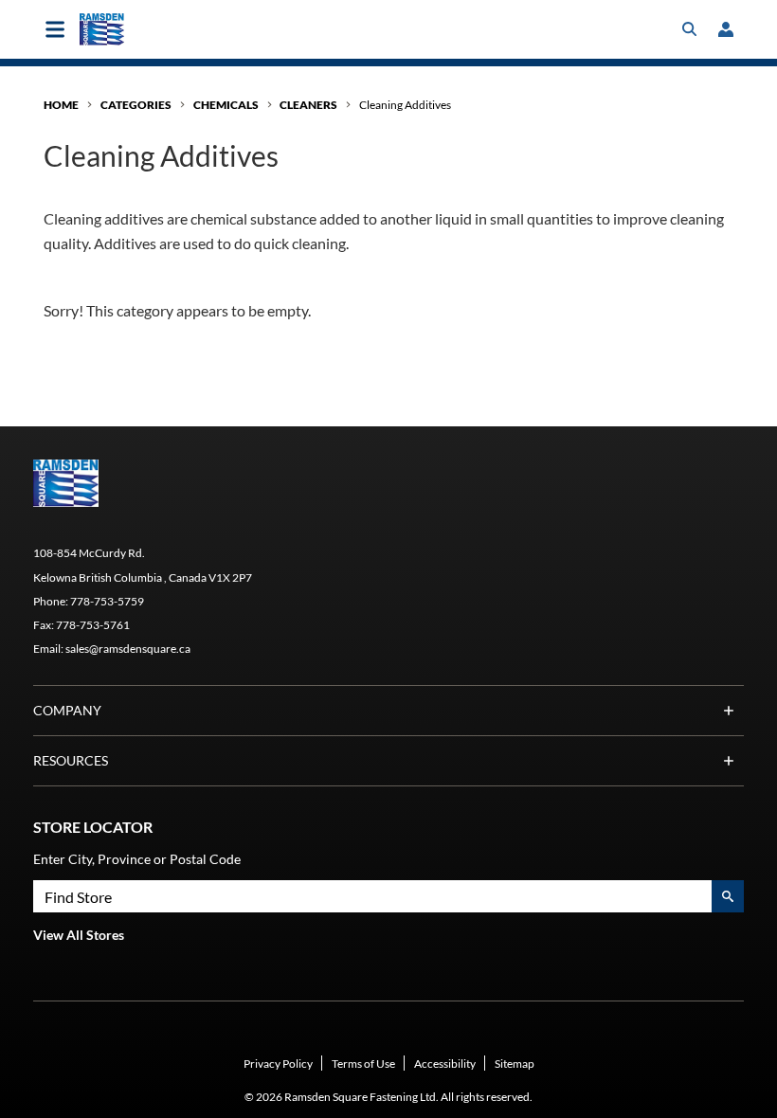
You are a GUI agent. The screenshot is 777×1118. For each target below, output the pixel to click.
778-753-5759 (107, 601)
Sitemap (514, 1063)
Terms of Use (363, 1063)
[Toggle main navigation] (55, 29)
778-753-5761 (93, 625)
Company (67, 710)
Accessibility (445, 1063)
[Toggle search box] (689, 29)
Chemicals (226, 105)
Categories (136, 105)
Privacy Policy (278, 1063)
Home (61, 105)
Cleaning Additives (405, 105)
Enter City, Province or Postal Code (137, 859)
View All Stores (78, 935)
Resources (70, 760)
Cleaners (308, 105)
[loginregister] (725, 29)
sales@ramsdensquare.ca (127, 648)
